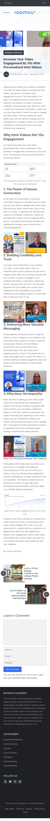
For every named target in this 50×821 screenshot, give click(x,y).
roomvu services (13, 53)
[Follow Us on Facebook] (5, 781)
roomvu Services (10, 744)
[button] (44, 3)
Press (25, 812)
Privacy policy (39, 809)
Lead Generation (10, 761)
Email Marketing (10, 766)
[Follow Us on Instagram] (15, 781)
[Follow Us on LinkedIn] (20, 781)
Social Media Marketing (13, 739)
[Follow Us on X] (10, 781)
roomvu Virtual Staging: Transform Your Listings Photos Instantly (31, 573)
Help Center (9, 809)
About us (20, 809)
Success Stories (10, 753)
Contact (29, 809)
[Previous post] (3, 573)
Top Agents (8, 757)
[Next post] (46, 594)
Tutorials (7, 748)
